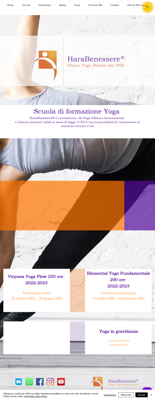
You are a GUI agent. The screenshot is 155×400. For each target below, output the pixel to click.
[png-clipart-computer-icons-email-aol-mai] (18, 381)
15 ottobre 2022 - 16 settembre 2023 (118, 298)
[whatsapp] (29, 381)
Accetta (141, 394)
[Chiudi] (151, 395)
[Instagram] (50, 381)
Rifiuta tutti (126, 394)
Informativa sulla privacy (35, 396)
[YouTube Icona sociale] (61, 381)
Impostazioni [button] (110, 394)
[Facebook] (40, 381)
